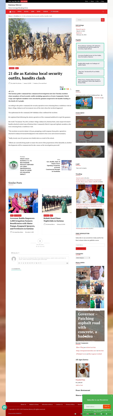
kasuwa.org (98, 98)
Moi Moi (101, 351)
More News (81, 404)
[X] (62, 89)
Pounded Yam (80, 380)
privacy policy (104, 410)
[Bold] (19, 263)
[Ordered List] (28, 263)
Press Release (17, 215)
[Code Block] (34, 263)
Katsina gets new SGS (82, 228)
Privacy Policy (70, 404)
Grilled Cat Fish (91, 347)
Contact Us (59, 404)
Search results (80, 178)
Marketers (79, 33)
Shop (102, 1)
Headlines (11, 68)
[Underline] (23, 263)
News (86, 1)
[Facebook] (60, 89)
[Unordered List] (30, 263)
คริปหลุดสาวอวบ (81, 354)
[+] (40, 262)
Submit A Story (34, 404)
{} (38, 262)
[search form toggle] (103, 11)
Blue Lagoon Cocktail (95, 354)
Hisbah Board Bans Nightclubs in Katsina (54, 219)
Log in (78, 183)
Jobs (97, 1)
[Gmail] (66, 89)
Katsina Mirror (14, 5)
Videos (45, 11)
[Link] (36, 263)
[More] (68, 89)
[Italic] (21, 263)
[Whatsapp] (64, 89)
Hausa (92, 1)
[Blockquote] (32, 263)
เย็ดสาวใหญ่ (79, 347)
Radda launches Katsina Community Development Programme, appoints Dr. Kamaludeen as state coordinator (90, 206)
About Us (23, 404)
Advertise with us (47, 404)
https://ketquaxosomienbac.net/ (86, 351)
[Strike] (26, 263)
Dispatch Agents (80, 29)
